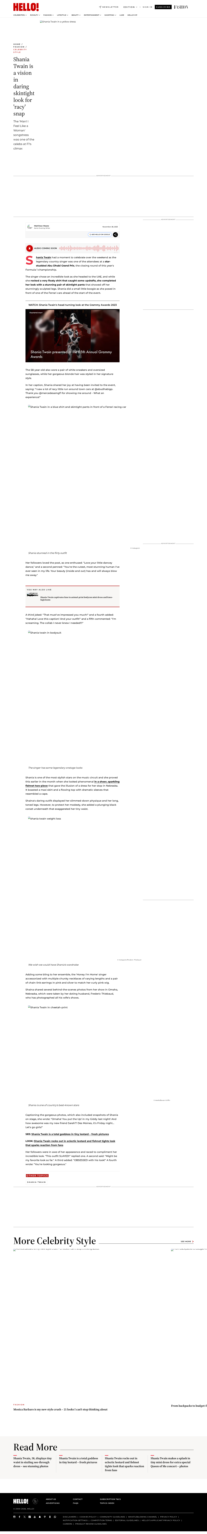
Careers (67, 1524)
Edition (129, 7)
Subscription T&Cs (109, 1499)
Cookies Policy (88, 1517)
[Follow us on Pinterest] (45, 1517)
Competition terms (101, 1520)
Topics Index (107, 1503)
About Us (51, 1499)
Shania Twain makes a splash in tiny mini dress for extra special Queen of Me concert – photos (170, 1462)
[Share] (115, 235)
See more (186, 1241)
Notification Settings (75, 1520)
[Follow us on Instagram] (14, 1517)
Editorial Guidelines (127, 1520)
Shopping (109, 15)
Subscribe (163, 7)
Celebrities (19, 15)
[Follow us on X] (25, 1517)
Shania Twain (43, 257)
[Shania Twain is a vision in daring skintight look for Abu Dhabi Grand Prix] (181, 7)
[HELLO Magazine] (26, 7)
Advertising (53, 1503)
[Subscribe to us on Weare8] (50, 1517)
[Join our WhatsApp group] (55, 1517)
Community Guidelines (112, 1517)
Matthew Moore (41, 226)
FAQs (75, 1503)
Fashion (47, 15)
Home (17, 44)
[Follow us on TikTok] (30, 1517)
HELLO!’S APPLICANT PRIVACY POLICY (161, 1520)
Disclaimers (69, 1517)
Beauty (75, 15)
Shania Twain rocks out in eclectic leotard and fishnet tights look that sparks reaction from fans (124, 1464)
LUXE (122, 15)
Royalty (34, 15)
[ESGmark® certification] (33, 1501)
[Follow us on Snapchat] (40, 1517)
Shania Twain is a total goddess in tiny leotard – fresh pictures (70, 1134)
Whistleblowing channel (142, 1517)
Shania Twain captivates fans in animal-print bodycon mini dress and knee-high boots (76, 598)
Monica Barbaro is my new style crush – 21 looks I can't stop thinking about (60, 1409)
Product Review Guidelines (91, 1524)
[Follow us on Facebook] (19, 1517)
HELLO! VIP (132, 15)
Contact (78, 1499)
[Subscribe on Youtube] (35, 1517)
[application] (72, 335)
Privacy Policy (168, 1517)
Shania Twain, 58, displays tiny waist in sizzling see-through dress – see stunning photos (32, 1462)
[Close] (115, 352)
